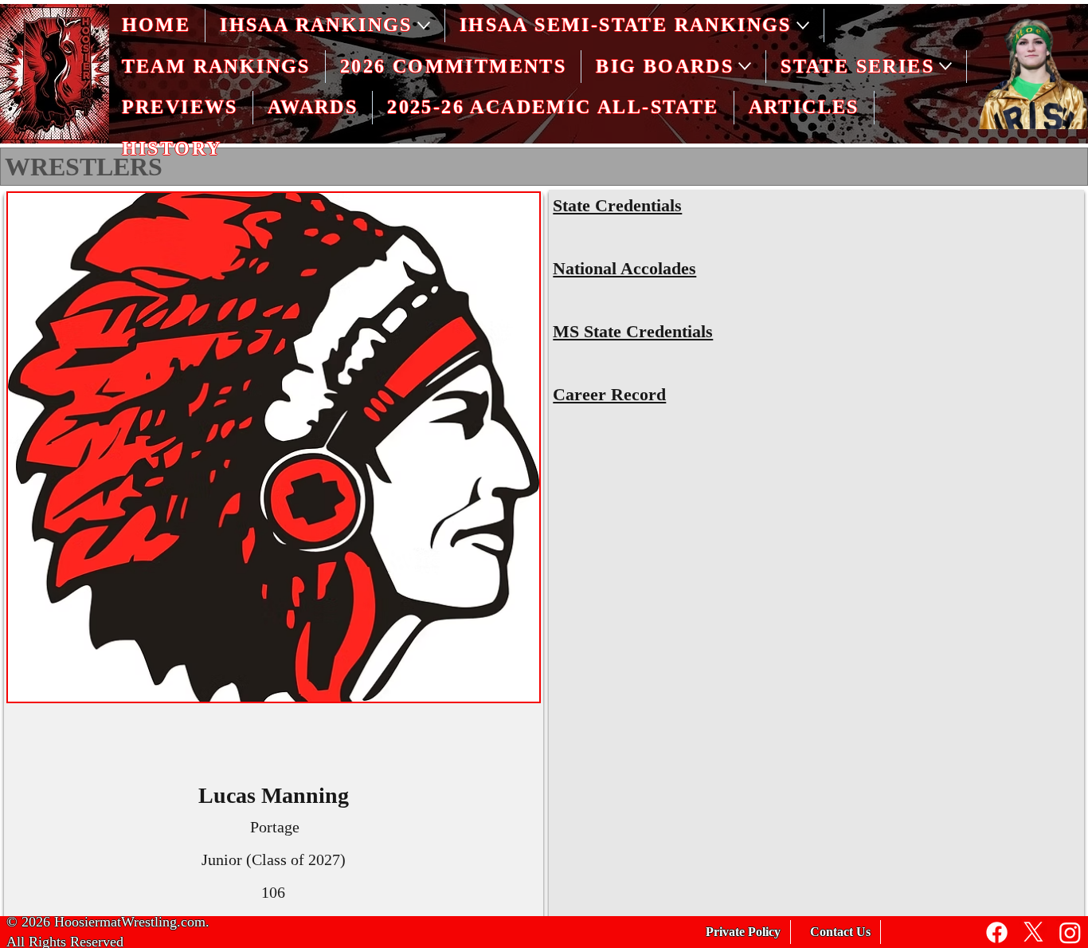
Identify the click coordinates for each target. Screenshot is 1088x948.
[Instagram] (1070, 932)
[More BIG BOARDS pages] (744, 66)
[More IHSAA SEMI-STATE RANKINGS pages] (802, 25)
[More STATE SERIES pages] (945, 66)
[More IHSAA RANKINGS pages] (423, 25)
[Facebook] (997, 932)
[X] (1033, 932)
